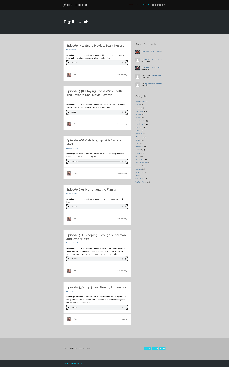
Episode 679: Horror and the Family (91, 189)
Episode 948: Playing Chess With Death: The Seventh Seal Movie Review (94, 93)
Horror (137, 130)
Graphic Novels (140, 124)
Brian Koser (145, 51)
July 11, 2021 (70, 99)
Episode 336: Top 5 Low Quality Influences (96, 287)
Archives (130, 5)
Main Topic (139, 137)
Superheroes (139, 159)
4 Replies (124, 319)
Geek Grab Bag (140, 121)
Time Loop (139, 172)
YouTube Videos (140, 182)
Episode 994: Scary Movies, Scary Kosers (95, 45)
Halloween (138, 127)
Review (137, 153)
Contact (146, 5)
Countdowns (139, 111)
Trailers (137, 175)
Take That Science (141, 163)
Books (137, 105)
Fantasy (138, 114)
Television (138, 166)
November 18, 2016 (72, 243)
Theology (138, 169)
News (137, 143)
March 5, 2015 (70, 291)
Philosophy (139, 146)
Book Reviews (140, 101)
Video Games (139, 179)
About (138, 5)
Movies (137, 140)
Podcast (138, 150)
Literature (138, 134)
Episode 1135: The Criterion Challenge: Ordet (161, 84)
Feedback (138, 117)
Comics (137, 108)
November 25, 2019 (72, 148)
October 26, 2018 (71, 193)
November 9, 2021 (71, 49)
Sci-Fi (137, 156)
